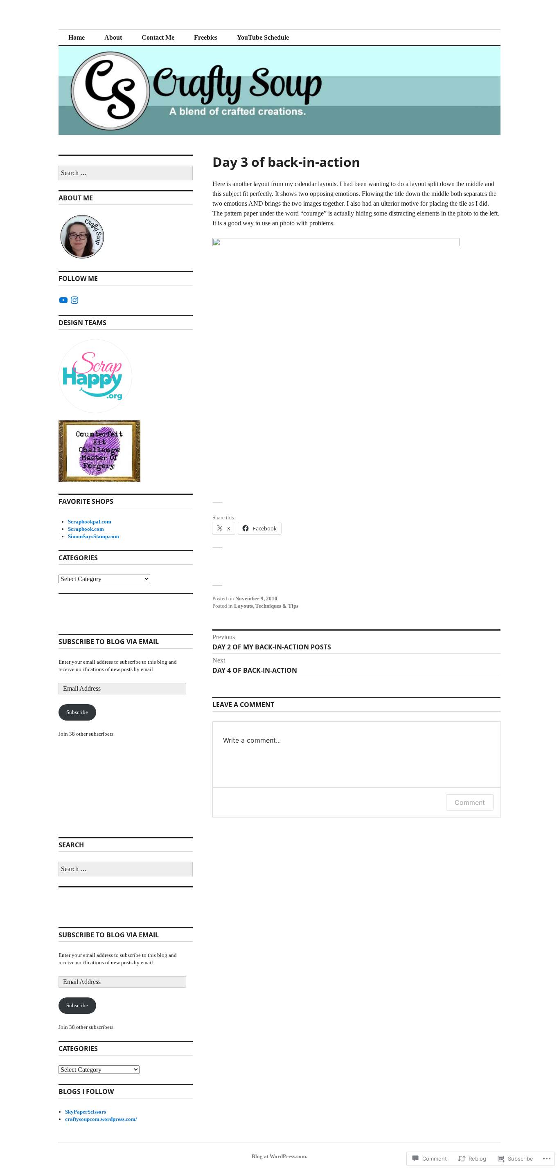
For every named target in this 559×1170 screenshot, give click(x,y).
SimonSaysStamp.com (93, 536)
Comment (470, 802)
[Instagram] (74, 300)
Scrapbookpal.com (89, 522)
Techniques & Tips (276, 606)
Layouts (243, 606)
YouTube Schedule (263, 37)
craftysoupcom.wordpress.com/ (101, 1119)
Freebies (205, 37)
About (113, 37)
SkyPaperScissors (85, 1112)
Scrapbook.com (86, 529)
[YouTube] (63, 300)
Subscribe (77, 712)
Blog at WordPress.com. (279, 1156)
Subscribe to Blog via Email (109, 641)
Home (76, 37)
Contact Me (158, 37)
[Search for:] (126, 173)
